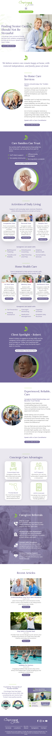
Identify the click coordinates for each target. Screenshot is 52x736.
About (26, 728)
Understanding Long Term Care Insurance (26, 597)
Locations (17, 728)
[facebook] (38, 721)
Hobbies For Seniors (26, 665)
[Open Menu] (26, 8)
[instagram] (41, 721)
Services (8, 728)
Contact (43, 728)
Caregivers (35, 728)
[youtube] (46, 721)
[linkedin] (43, 721)
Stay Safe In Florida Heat (26, 631)
